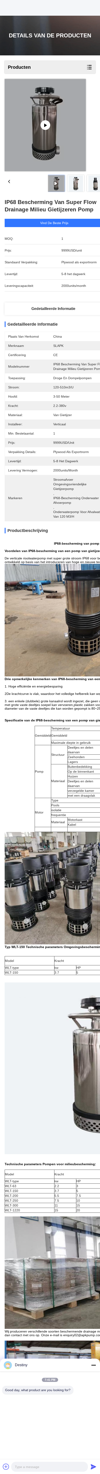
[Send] (93, 1467)
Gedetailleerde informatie (53, 309)
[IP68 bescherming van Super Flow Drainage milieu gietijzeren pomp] (45, 125)
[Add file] (6, 1467)
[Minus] (93, 1365)
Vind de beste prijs (54, 223)
